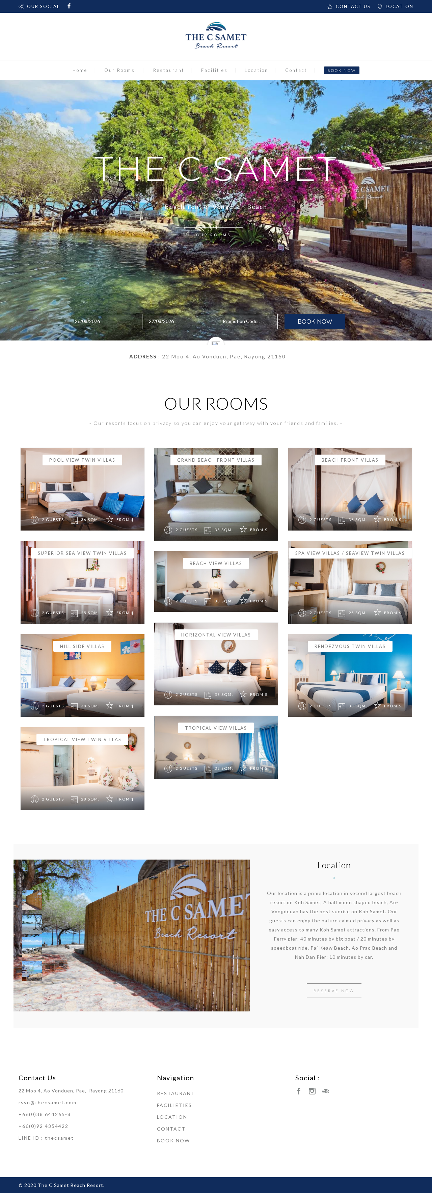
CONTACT (171, 1129)
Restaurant (168, 70)
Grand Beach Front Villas (216, 460)
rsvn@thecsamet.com (48, 1102)
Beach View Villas (216, 563)
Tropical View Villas (216, 728)
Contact (296, 70)
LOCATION (399, 6)
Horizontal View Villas (216, 635)
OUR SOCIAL (43, 6)
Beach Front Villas (350, 460)
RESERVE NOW (334, 990)
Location (256, 70)
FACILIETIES (174, 1105)
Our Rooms (119, 70)
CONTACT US (353, 6)
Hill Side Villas (82, 646)
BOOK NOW (341, 70)
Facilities (214, 70)
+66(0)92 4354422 (44, 1126)
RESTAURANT (176, 1093)
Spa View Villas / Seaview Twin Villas (350, 553)
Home (80, 70)
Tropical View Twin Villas (82, 739)
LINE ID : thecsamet (46, 1138)
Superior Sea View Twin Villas (82, 553)
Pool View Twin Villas (82, 460)
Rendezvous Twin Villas (350, 646)
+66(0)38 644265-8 (45, 1114)
